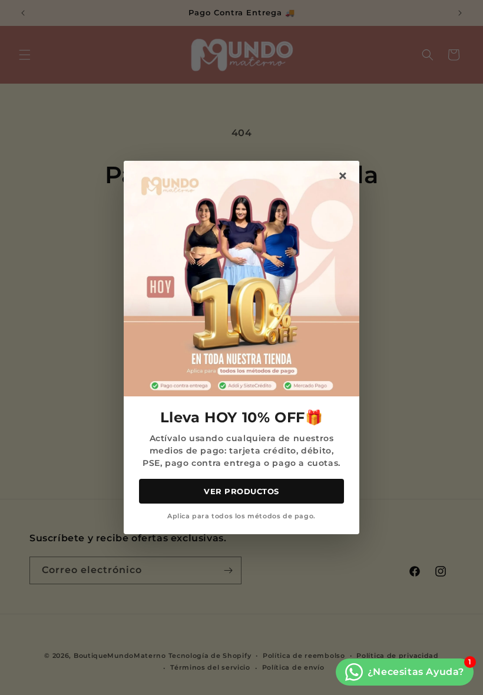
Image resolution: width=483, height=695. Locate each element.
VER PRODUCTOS (241, 491)
